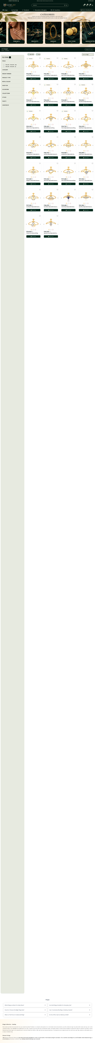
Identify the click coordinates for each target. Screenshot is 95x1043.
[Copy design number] (32, 73)
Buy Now (34, 78)
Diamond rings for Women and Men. (80, 1028)
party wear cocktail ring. (15, 1039)
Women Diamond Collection (11, 1037)
